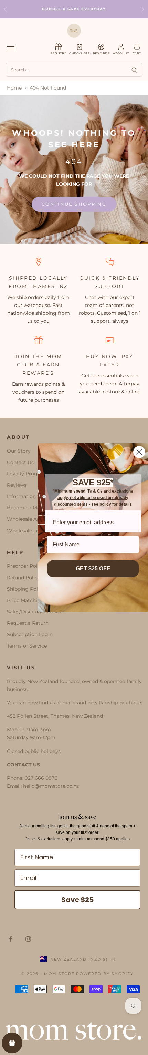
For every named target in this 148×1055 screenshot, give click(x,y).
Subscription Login (30, 634)
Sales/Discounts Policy (34, 612)
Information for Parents (35, 496)
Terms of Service (27, 646)
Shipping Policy (26, 589)
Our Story (19, 451)
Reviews (17, 485)
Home (14, 88)
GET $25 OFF (93, 568)
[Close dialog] (139, 452)
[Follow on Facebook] (10, 938)
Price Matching (25, 600)
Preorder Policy (25, 566)
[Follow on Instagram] (28, 938)
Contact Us (20, 462)
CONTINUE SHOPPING (74, 204)
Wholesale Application (34, 519)
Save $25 (77, 899)
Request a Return (28, 623)
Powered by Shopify (105, 973)
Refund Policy (23, 578)
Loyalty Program (27, 473)
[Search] (134, 70)
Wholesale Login (27, 531)
